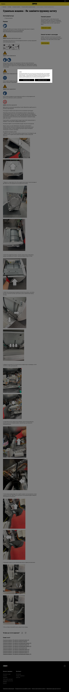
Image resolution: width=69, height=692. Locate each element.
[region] (34, 76)
